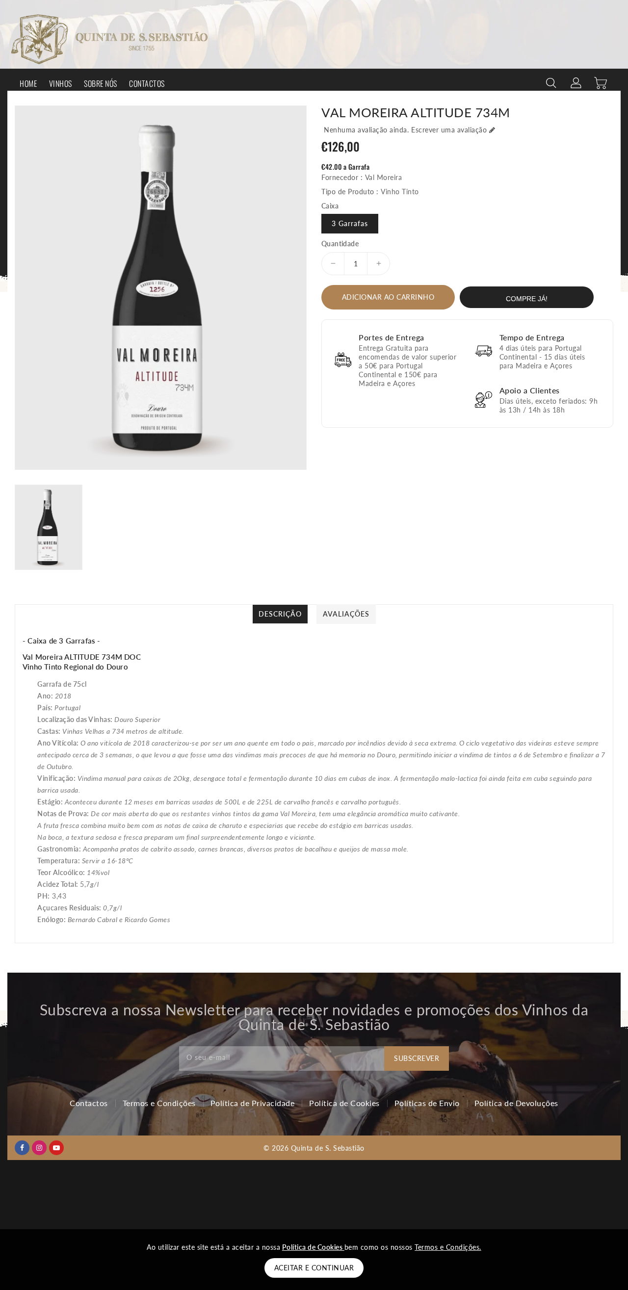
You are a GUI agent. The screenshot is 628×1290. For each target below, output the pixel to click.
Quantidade (340, 243)
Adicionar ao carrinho (388, 296)
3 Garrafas (350, 223)
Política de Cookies (344, 1103)
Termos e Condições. (448, 1247)
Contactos (89, 1103)
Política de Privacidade (252, 1103)
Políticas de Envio (427, 1103)
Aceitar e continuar (314, 1268)
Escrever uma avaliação (449, 129)
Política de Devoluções (516, 1103)
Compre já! (527, 298)
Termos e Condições (159, 1103)
